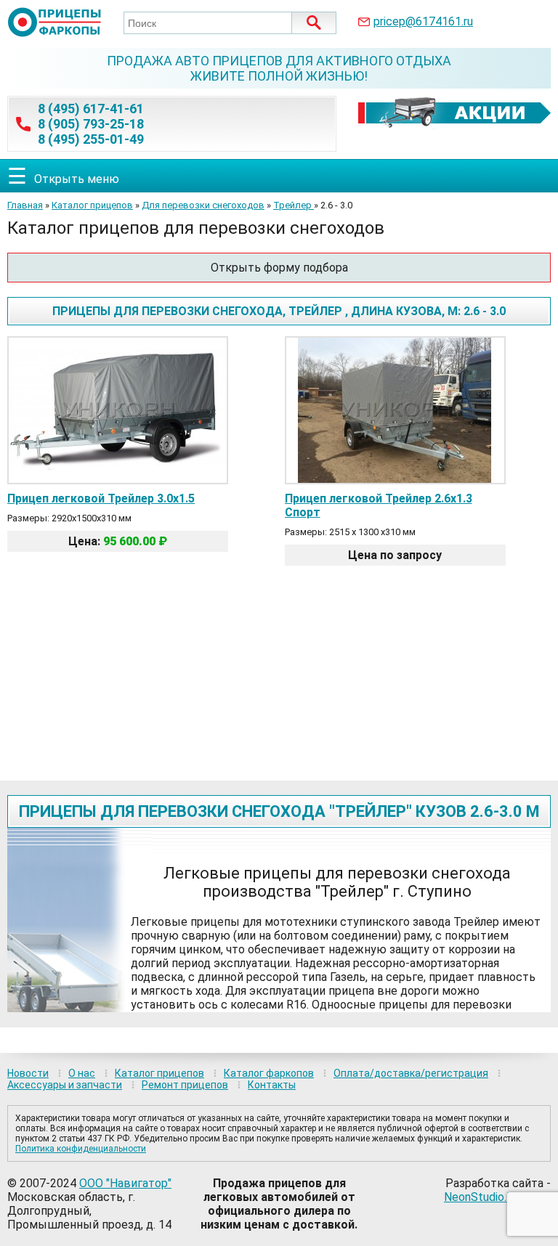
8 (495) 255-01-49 (91, 139)
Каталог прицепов (92, 205)
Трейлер (293, 205)
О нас (81, 1073)
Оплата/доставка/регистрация (410, 1073)
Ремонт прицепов (185, 1085)
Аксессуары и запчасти (64, 1085)
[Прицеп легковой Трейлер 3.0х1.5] (118, 479)
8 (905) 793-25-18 (91, 123)
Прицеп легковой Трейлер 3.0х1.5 (101, 498)
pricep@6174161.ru (423, 21)
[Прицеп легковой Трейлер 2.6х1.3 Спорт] (395, 479)
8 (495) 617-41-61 (91, 108)
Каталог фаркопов (269, 1073)
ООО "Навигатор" (125, 1183)
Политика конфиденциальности (80, 1149)
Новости (28, 1073)
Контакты (272, 1085)
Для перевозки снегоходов (203, 205)
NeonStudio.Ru (481, 1197)
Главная (25, 205)
